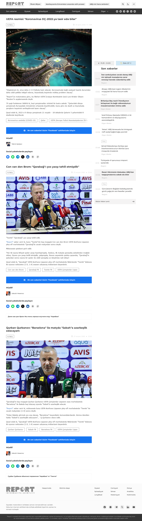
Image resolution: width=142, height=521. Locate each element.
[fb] (117, 11)
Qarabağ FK (34, 270)
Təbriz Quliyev (17, 144)
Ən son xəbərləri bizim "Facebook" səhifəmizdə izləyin (51, 130)
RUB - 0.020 (106, 63)
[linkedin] (131, 11)
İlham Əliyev (35, 4)
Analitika (130, 491)
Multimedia (131, 495)
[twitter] (128, 11)
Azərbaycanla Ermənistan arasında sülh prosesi (65, 4)
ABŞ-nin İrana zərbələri (99, 4)
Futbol (10, 25)
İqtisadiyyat (98, 491)
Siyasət (97, 488)
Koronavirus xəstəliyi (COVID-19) (22, 120)
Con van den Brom (16, 270)
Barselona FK (46, 429)
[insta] (120, 11)
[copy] (37, 157)
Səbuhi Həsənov (18, 293)
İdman (113, 491)
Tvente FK (48, 270)
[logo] (15, 4)
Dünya (129, 488)
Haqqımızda (46, 488)
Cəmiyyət (114, 488)
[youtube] (135, 11)
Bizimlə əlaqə (65, 488)
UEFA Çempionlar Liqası (67, 270)
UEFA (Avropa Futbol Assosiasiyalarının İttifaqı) (70, 120)
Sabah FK (32, 429)
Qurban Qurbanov (15, 429)
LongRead (98, 495)
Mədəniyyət (115, 495)
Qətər (43, 120)
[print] (32, 157)
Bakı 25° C (127, 63)
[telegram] (124, 11)
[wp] (12, 157)
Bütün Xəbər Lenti (102, 201)
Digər (103, 11)
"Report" (9, 242)
